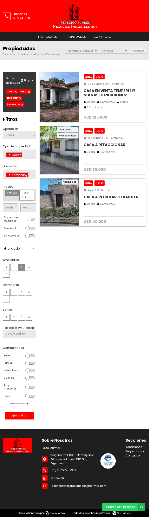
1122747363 (57, 478)
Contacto (102, 36)
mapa (140, 50)
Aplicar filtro (19, 415)
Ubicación (10, 166)
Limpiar (28, 80)
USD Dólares (27, 195)
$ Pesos (12, 193)
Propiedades (75, 36)
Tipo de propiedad (16, 146)
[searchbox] (24, 155)
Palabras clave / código (19, 328)
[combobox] (19, 154)
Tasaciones (47, 36)
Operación (10, 129)
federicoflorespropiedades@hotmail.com (78, 486)
